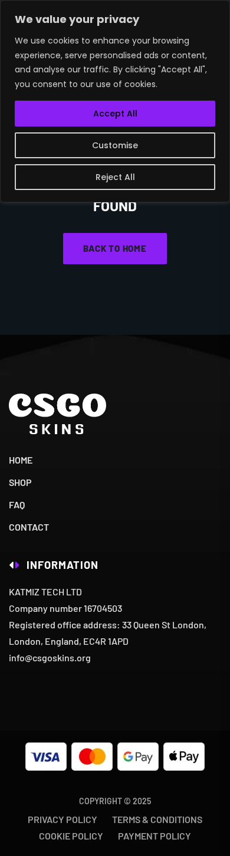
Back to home (115, 248)
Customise (115, 145)
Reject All (115, 177)
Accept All (115, 113)
